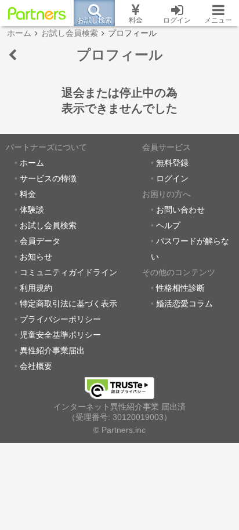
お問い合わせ (180, 210)
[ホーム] (37, 13)
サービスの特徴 (48, 178)
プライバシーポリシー (60, 319)
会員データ (40, 241)
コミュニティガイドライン (68, 272)
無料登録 (172, 163)
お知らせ (36, 257)
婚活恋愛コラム (184, 303)
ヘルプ (168, 225)
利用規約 (36, 288)
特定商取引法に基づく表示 (68, 303)
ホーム (32, 163)
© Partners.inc (119, 430)
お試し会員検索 (48, 225)
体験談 (32, 210)
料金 (28, 194)
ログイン (172, 178)
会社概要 (36, 366)
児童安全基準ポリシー (60, 335)
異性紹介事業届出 (52, 350)
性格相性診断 (180, 288)
